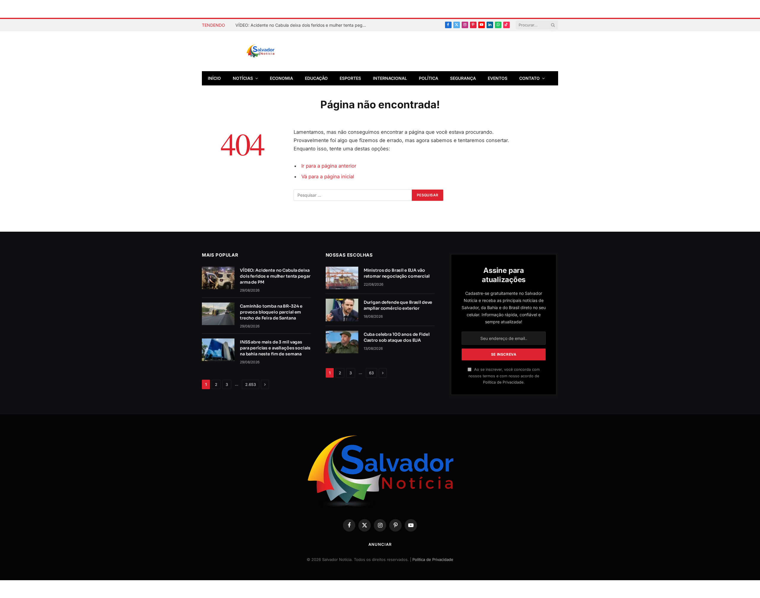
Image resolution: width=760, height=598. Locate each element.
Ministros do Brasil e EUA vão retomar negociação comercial (397, 273)
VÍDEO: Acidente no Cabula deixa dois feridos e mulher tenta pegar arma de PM (302, 25)
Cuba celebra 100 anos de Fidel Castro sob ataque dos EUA (397, 337)
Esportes (350, 78)
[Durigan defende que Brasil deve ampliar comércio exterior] (342, 310)
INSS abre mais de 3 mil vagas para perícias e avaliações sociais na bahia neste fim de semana (275, 348)
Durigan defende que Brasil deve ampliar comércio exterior (398, 305)
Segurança (463, 78)
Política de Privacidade (503, 382)
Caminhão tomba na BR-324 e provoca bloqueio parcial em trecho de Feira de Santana (271, 312)
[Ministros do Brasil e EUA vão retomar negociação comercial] (342, 278)
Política (428, 78)
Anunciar (379, 544)
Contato (529, 78)
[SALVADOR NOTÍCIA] (275, 51)
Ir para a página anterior (328, 166)
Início (214, 78)
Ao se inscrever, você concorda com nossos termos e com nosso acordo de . (504, 375)
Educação (316, 78)
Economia (281, 78)
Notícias (243, 78)
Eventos (497, 78)
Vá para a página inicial (327, 176)
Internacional (390, 78)
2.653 (250, 384)
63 (371, 372)
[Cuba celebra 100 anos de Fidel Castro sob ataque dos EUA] (342, 342)
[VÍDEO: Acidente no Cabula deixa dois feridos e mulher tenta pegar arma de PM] (218, 278)
